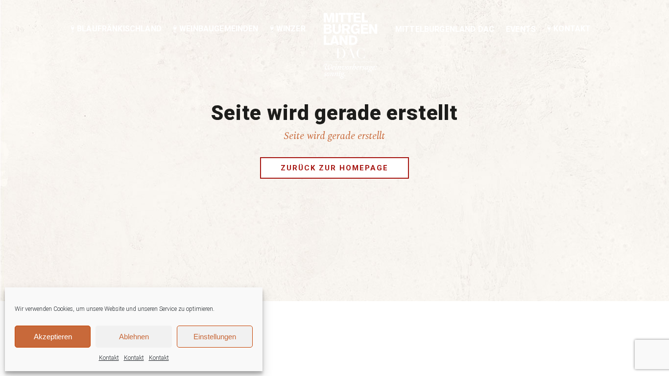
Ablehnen (134, 336)
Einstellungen (214, 336)
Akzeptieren (53, 336)
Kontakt (109, 357)
